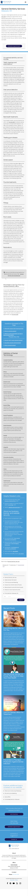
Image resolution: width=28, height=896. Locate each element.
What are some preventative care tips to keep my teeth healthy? (13, 334)
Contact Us (14, 839)
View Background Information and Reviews (12, 548)
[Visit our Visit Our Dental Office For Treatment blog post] (14, 710)
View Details (15, 551)
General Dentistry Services (13, 561)
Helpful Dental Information (11, 580)
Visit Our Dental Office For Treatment (13, 713)
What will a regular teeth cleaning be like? (14, 328)
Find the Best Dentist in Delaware (12, 799)
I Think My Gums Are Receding (11, 582)
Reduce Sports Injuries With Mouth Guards (14, 587)
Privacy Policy (12, 879)
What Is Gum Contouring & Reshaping (13, 790)
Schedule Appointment (14, 46)
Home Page (10, 505)
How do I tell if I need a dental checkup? (13, 340)
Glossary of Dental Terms (10, 501)
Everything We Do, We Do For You (13, 629)
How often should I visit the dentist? (13, 342)
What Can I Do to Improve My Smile (12, 589)
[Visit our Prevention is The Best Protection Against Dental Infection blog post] (14, 758)
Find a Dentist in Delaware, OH (11, 593)
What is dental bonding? (10, 345)
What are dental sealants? (10, 331)
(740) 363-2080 (15, 314)
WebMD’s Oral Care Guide (14, 507)
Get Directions (14, 814)
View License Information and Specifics (12, 539)
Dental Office (7, 797)
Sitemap (16, 879)
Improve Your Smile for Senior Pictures (13, 584)
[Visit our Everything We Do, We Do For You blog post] (14, 626)
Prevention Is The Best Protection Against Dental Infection (13, 762)
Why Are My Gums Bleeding (11, 793)
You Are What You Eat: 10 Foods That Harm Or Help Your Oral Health (13, 676)
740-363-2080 (12, 122)
